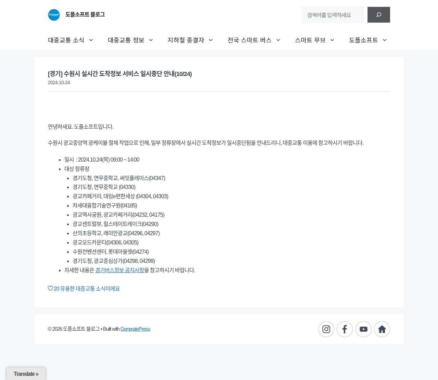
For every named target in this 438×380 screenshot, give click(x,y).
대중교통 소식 (66, 39)
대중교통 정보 (126, 39)
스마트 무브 (310, 39)
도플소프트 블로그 (85, 14)
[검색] (379, 15)
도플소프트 (363, 39)
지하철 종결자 (186, 39)
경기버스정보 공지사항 (119, 270)
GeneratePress (135, 329)
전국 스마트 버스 (250, 39)
